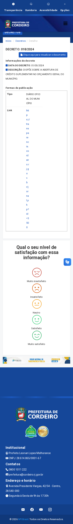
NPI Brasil (23, 519)
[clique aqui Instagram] (50, 509)
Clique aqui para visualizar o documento (44, 55)
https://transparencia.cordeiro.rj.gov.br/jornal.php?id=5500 (28, 169)
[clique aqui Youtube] (41, 509)
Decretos (21, 40)
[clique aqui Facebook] (32, 509)
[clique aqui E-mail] (23, 509)
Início (9, 40)
